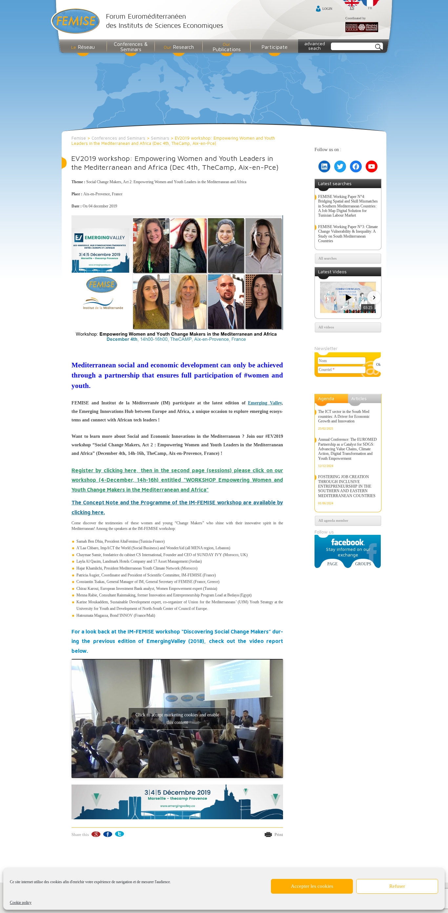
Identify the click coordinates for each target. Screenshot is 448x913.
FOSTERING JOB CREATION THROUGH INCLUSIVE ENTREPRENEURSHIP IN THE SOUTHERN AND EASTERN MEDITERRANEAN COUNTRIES (347, 486)
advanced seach (314, 46)
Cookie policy (20, 902)
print (279, 834)
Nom (323, 361)
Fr (370, 8)
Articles (359, 398)
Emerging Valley (265, 402)
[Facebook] (107, 834)
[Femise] (139, 22)
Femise (78, 138)
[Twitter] (119, 834)
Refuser (397, 886)
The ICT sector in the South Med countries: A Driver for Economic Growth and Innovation (344, 416)
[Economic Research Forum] (361, 27)
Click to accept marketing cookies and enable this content (177, 718)
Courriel (327, 369)
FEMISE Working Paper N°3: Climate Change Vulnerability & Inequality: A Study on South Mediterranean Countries (348, 233)
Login (327, 8)
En (352, 8)
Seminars (160, 138)
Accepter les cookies (312, 886)
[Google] (96, 834)
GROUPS (363, 564)
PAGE (332, 564)
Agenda (326, 398)
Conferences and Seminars (118, 138)
